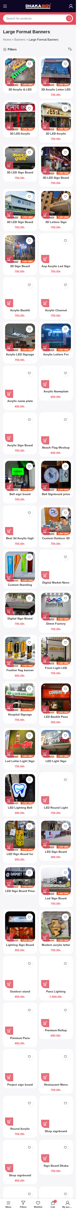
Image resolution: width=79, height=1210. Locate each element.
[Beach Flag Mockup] (56, 429)
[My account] (71, 6)
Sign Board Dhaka (56, 1165)
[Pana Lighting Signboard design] (56, 973)
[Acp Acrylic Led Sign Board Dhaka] (56, 249)
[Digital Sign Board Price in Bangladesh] (20, 604)
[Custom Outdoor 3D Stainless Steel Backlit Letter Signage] (56, 521)
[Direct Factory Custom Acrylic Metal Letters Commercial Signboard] (56, 607)
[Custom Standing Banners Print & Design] (20, 566)
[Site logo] (38, 6)
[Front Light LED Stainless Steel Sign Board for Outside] (56, 651)
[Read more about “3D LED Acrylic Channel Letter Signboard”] (9, 126)
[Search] (69, 18)
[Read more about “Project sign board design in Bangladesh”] (9, 1077)
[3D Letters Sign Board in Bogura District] (56, 205)
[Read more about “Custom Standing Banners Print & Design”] (9, 578)
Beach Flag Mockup (56, 447)
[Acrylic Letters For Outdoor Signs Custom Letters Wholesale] (56, 338)
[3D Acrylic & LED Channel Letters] (20, 72)
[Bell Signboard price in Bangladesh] (56, 476)
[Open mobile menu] (5, 6)
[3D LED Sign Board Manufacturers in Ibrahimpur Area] (56, 161)
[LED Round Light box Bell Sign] (56, 789)
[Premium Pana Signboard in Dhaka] (20, 1020)
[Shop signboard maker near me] (20, 1157)
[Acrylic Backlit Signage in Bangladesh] (20, 293)
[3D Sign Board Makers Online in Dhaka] (20, 249)
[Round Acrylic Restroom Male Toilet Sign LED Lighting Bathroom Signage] (20, 1112)
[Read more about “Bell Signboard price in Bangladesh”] (45, 487)
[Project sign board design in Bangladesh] (20, 1066)
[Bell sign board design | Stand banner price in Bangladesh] (20, 476)
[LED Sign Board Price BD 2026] (20, 877)
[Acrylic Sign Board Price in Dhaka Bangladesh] (20, 428)
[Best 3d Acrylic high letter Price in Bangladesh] (20, 521)
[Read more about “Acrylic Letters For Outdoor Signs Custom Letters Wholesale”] (45, 347)
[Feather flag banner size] (20, 652)
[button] (45, 82)
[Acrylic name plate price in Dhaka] (20, 383)
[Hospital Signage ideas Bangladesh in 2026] (20, 697)
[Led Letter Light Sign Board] (20, 744)
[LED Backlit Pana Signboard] (56, 698)
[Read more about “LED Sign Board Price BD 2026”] (9, 884)
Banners (20, 39)
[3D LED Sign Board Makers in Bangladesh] (20, 158)
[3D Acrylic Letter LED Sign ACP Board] (56, 72)
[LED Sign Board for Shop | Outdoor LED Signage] (20, 836)
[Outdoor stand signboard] (20, 973)
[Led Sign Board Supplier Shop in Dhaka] (56, 881)
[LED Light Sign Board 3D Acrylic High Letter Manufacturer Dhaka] (56, 744)
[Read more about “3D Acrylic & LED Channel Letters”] (9, 82)
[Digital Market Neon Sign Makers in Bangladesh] (56, 565)
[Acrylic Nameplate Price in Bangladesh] (56, 378)
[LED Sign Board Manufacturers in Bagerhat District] (56, 835)
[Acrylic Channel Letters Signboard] (56, 293)
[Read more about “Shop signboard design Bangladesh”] (45, 1124)
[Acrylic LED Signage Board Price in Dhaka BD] (20, 338)
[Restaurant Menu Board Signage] (56, 1066)
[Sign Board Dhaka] (56, 1152)
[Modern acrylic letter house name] (56, 926)
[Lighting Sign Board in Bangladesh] (20, 926)
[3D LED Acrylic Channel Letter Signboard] (20, 117)
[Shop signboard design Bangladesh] (56, 1113)
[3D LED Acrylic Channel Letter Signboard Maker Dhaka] (56, 117)
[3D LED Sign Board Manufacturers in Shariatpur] (20, 205)
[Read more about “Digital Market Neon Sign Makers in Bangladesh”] (45, 575)
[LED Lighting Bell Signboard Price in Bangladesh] (20, 789)
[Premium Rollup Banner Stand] (56, 1016)
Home (7, 39)
